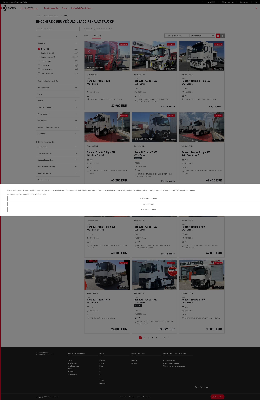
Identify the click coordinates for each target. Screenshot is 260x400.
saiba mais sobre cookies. (38, 194)
